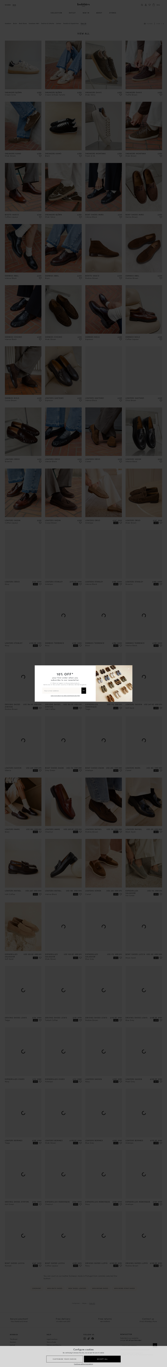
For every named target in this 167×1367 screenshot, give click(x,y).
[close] (129, 668)
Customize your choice (65, 1359)
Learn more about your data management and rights (65, 695)
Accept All (102, 1359)
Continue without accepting (83, 1364)
